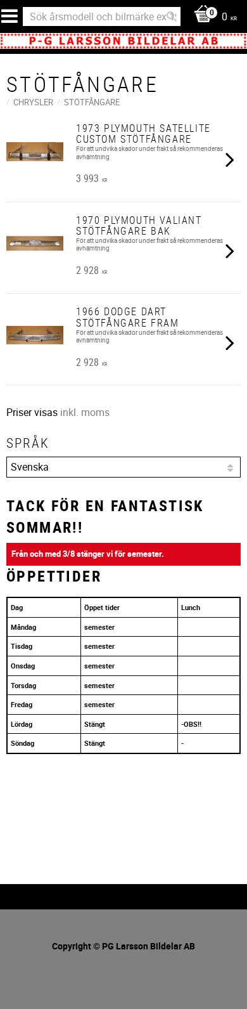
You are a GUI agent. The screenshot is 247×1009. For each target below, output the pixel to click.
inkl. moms (85, 412)
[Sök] (171, 16)
